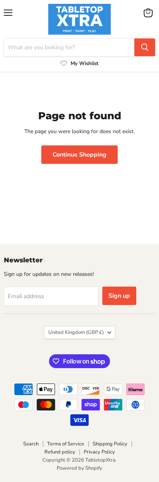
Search (31, 443)
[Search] (144, 47)
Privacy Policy (99, 452)
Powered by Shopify (79, 468)
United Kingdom (76, 332)
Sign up (119, 296)
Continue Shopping (79, 154)
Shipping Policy (110, 443)
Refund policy (59, 452)
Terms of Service (65, 443)
